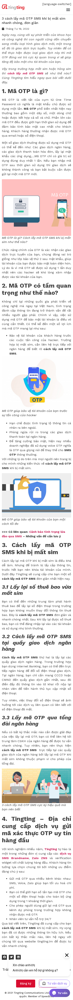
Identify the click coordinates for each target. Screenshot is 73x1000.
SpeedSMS (47, 996)
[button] (68, 9)
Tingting (50, 849)
